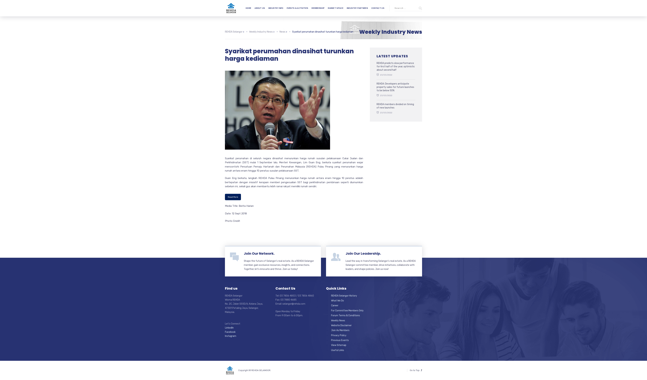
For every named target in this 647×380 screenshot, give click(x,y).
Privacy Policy (338, 335)
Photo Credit (232, 220)
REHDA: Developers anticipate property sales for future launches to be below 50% (395, 87)
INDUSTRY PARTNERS (357, 8)
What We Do (337, 300)
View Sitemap (338, 345)
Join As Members (340, 330)
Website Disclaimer (341, 325)
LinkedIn (229, 327)
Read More (233, 197)
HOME (248, 8)
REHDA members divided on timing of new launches (395, 106)
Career (334, 305)
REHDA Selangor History (344, 295)
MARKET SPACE (335, 8)
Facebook (230, 332)
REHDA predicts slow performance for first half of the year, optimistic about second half (396, 66)
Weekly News (338, 320)
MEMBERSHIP (318, 8)
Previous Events (340, 340)
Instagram (230, 336)
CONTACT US (377, 8)
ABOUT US (260, 8)
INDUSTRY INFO (275, 8)
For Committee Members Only (347, 310)
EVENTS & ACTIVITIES (297, 8)
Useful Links (337, 350)
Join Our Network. (259, 253)
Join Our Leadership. (363, 253)
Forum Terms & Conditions (345, 315)
